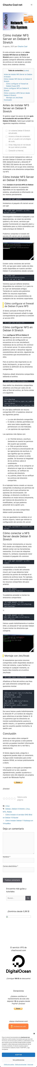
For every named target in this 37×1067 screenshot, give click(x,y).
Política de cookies (9, 1064)
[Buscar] (28, 898)
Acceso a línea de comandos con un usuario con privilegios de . (20, 139)
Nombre (6, 857)
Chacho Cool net (12, 4)
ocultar (26, 70)
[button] (34, 1034)
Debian (8, 809)
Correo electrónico (10, 866)
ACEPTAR (18, 1055)
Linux (7, 806)
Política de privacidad (20, 1064)
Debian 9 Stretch (18, 809)
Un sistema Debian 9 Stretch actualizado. (19, 132)
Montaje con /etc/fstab (14, 98)
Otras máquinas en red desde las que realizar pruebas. (20, 146)
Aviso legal (30, 1064)
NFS (4, 812)
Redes (9, 812)
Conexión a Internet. (16, 151)
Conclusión (8, 100)
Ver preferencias (18, 1060)
